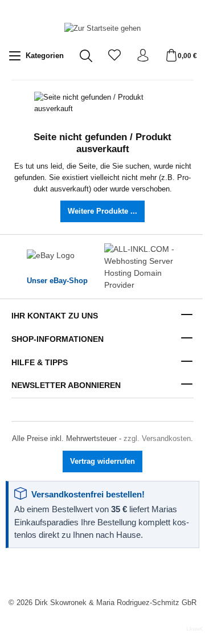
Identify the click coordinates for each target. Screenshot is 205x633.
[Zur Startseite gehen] (102, 29)
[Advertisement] (102, 574)
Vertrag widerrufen (102, 461)
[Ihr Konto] (143, 56)
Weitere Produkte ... (102, 211)
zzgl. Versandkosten (157, 438)
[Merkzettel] (114, 56)
